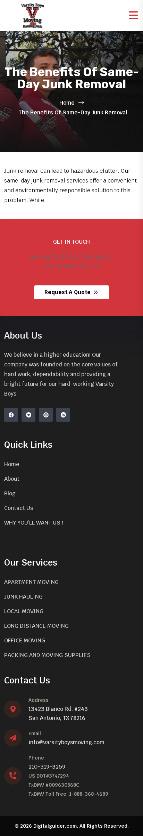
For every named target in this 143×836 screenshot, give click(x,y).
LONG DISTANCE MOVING (36, 626)
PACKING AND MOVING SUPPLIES (47, 655)
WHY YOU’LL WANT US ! (33, 522)
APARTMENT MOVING (31, 582)
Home (67, 102)
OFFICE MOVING (24, 640)
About (11, 478)
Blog (10, 493)
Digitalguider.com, (55, 826)
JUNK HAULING (23, 596)
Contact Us (18, 508)
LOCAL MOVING (23, 611)
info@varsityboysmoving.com (66, 742)
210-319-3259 (46, 766)
